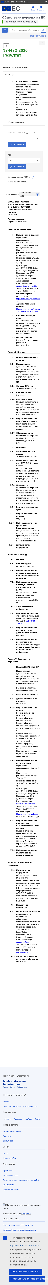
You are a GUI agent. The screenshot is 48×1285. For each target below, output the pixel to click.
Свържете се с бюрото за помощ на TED (20, 1106)
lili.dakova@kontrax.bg (25, 804)
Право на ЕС (8, 1171)
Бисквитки (7, 1136)
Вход (33, 10)
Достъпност (8, 1141)
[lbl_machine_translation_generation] (33, 177)
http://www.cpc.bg (23, 952)
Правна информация (12, 1131)
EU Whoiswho (8, 1185)
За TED (6, 1153)
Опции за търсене (38, 36)
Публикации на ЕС (11, 1189)
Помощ (6, 1102)
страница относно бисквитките (24, 1245)
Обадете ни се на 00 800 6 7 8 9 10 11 (19, 1225)
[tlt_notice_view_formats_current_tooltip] (37, 194)
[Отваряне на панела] (6, 45)
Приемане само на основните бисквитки (28, 1279)
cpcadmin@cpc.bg (24, 942)
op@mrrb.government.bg (26, 286)
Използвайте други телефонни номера (19, 1230)
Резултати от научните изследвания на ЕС (21, 1180)
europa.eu (26, 1214)
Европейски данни (11, 1175)
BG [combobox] (11, 138)
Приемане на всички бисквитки (26, 1272)
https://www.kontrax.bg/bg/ (27, 814)
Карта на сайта (9, 1158)
